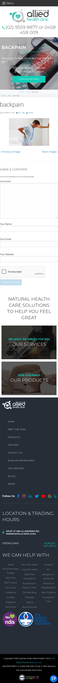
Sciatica (11, 597)
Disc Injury (10, 587)
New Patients (48, 592)
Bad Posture (10, 582)
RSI (48, 569)
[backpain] (29, 132)
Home (22, 92)
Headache (10, 592)
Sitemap (37, 662)
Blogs (11, 476)
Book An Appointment (21, 460)
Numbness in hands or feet (29, 585)
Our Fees (13, 445)
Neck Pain (10, 607)
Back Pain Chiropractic (29, 576)
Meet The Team (17, 429)
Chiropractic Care (48, 599)
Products (14, 437)
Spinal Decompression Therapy (10, 568)
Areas (11, 484)
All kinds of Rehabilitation (48, 585)
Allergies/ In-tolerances (48, 576)
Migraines (11, 602)
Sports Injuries (29, 607)
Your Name (6, 224)
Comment (5, 181)
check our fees (29, 79)
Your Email (5, 239)
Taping (29, 602)
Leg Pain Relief (29, 569)
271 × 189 (21, 113)
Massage (29, 597)
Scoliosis (48, 564)
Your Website (7, 254)
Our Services (16, 468)
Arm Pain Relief (29, 564)
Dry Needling (29, 592)
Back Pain (11, 578)
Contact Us (15, 452)
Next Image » (50, 151)
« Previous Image (10, 151)
